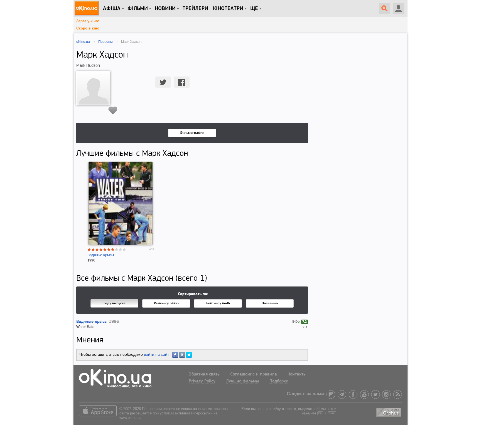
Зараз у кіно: (87, 21)
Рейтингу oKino (166, 303)
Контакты (297, 374)
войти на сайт (156, 354)
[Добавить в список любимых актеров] (113, 110)
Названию (270, 303)
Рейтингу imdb (218, 303)
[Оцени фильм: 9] (120, 249)
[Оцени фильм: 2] (93, 249)
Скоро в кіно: (88, 28)
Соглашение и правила (253, 374)
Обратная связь (204, 374)
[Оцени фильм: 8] (117, 249)
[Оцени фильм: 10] (124, 249)
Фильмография (192, 133)
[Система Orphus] (389, 411)
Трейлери (195, 8)
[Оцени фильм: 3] (97, 249)
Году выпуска (115, 303)
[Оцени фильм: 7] (113, 249)
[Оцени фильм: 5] (105, 249)
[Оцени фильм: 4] (101, 249)
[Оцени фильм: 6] (109, 249)
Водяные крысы (100, 255)
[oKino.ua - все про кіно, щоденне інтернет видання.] (87, 8)
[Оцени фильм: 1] (89, 249)
